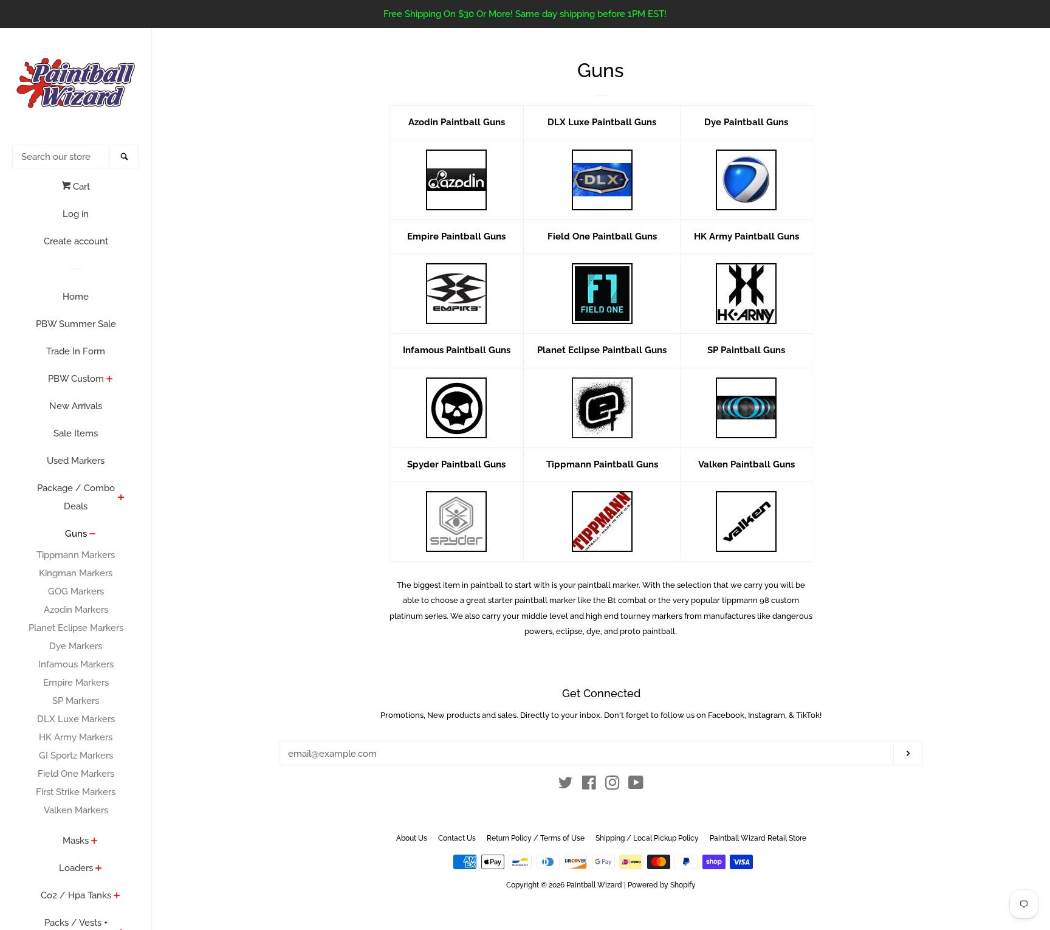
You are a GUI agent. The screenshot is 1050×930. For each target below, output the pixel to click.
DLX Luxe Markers (76, 719)
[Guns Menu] (92, 535)
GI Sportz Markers (76, 755)
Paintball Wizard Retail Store (758, 838)
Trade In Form (75, 351)
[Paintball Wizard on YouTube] (635, 785)
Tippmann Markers (75, 554)
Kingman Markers (75, 573)
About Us (411, 838)
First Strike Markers (75, 792)
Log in (76, 213)
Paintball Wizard (594, 885)
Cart (80, 186)
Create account (76, 241)
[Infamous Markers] (457, 407)
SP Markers (75, 700)
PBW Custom (76, 378)
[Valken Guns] (746, 521)
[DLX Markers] (602, 180)
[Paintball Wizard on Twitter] (565, 785)
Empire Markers (76, 682)
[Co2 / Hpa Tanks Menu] (117, 896)
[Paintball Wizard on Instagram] (612, 785)
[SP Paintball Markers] (746, 407)
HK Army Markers (75, 737)
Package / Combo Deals (76, 497)
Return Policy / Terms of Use (536, 838)
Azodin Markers (76, 609)
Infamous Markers (76, 664)
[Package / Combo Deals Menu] (121, 498)
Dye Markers (75, 646)
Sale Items (75, 433)
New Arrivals (75, 406)
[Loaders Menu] (99, 869)
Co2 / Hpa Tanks (76, 895)
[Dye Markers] (746, 180)
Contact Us (457, 838)
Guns (76, 533)
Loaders (76, 868)
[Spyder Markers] (457, 521)
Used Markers (76, 460)
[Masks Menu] (94, 842)
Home (76, 296)
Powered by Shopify (662, 885)
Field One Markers (76, 773)
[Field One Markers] (602, 293)
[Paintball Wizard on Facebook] (589, 785)
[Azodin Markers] (457, 180)
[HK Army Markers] (746, 293)
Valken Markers (76, 810)
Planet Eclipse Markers (76, 627)
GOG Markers (76, 591)
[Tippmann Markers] (602, 521)
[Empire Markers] (457, 293)
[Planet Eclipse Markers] (602, 407)
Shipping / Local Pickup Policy (647, 838)
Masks (76, 840)
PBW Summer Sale (76, 324)
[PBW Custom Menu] (109, 380)
